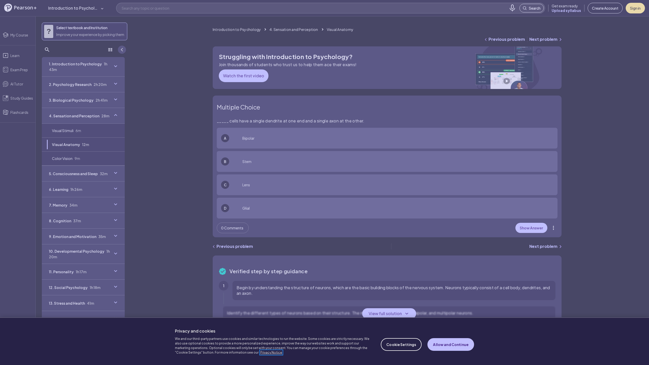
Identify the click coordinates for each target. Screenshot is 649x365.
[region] (324, 341)
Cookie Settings (401, 344)
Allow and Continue (450, 344)
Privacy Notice (271, 352)
